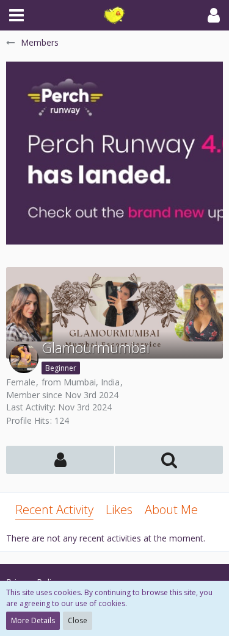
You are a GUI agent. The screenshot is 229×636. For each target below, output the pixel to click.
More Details (33, 620)
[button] (16, 15)
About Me (171, 509)
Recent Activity (54, 509)
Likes (119, 509)
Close (77, 620)
